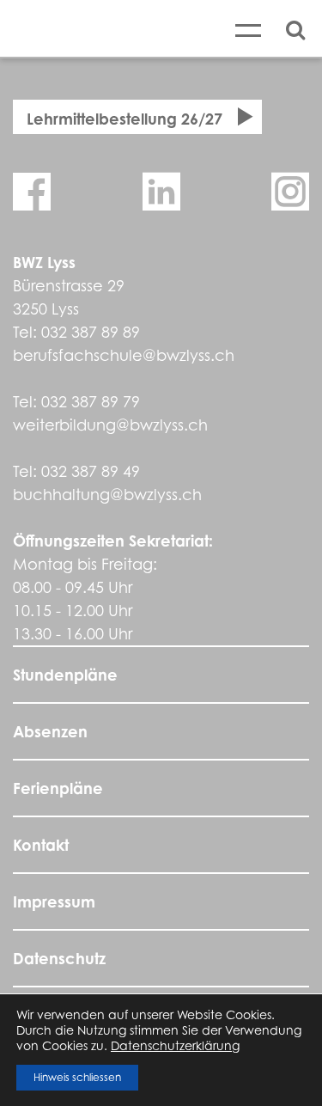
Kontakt (41, 844)
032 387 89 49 (90, 471)
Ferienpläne (58, 788)
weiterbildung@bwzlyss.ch (110, 425)
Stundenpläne (65, 674)
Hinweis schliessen (77, 1077)
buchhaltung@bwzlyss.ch (107, 495)
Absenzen (50, 731)
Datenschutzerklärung (175, 1045)
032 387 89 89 (90, 332)
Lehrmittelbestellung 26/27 (124, 118)
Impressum (54, 901)
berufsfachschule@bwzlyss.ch (123, 355)
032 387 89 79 (90, 402)
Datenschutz (59, 958)
